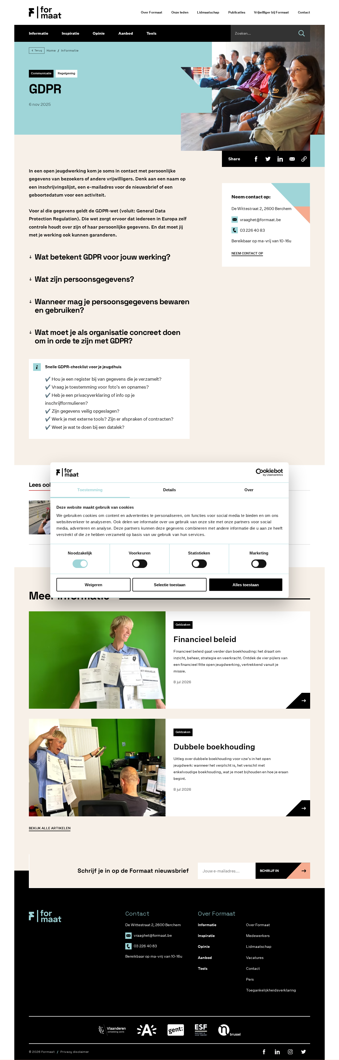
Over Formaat (151, 12)
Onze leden (179, 12)
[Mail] (292, 159)
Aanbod (125, 33)
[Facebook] (256, 159)
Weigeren (93, 585)
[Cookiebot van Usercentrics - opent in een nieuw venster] (260, 472)
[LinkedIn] (280, 159)
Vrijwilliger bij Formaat (271, 12)
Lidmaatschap (208, 12)
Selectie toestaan (169, 585)
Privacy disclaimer (74, 1052)
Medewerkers (258, 935)
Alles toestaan (246, 585)
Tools (151, 33)
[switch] (139, 563)
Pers (250, 979)
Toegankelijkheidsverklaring (266, 990)
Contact (304, 12)
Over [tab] (248, 490)
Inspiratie (70, 33)
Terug (38, 50)
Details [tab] (169, 490)
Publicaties (236, 12)
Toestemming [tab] (89, 490)
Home (51, 50)
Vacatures (255, 957)
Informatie (38, 33)
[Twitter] (268, 159)
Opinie (99, 33)
